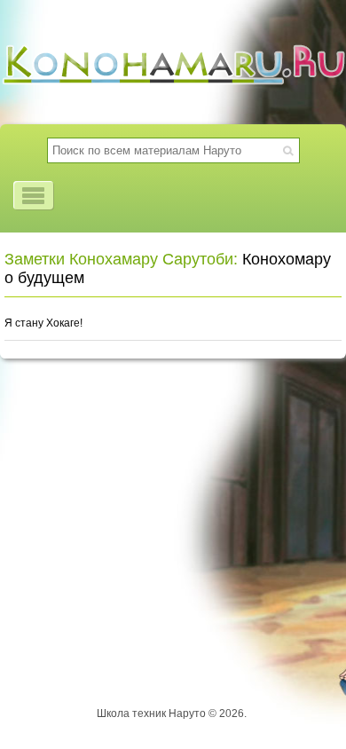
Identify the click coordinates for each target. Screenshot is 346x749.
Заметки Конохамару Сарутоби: (121, 259)
